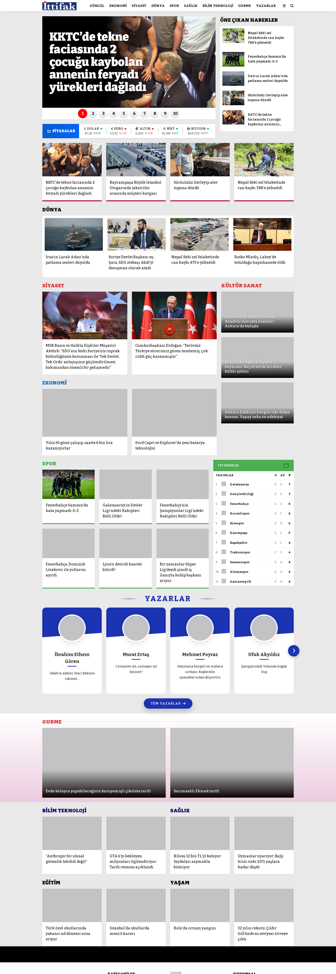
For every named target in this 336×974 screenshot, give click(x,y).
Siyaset (139, 6)
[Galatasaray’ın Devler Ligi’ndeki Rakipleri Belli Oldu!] (125, 484)
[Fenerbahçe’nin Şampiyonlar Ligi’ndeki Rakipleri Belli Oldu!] (182, 484)
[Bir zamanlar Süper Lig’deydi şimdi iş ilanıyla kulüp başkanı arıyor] (182, 543)
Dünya (158, 6)
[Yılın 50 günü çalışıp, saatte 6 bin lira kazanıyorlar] (84, 413)
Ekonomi (118, 6)
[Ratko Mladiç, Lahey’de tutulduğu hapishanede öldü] (262, 234)
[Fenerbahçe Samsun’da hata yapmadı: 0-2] (233, 65)
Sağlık (190, 6)
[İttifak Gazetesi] (59, 8)
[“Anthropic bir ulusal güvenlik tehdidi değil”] (72, 833)
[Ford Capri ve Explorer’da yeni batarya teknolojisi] (174, 413)
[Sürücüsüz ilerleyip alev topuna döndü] (233, 104)
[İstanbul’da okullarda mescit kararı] (136, 905)
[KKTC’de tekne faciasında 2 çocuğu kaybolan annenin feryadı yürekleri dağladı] (233, 123)
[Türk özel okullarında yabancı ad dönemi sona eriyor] (72, 905)
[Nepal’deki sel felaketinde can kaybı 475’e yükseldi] (199, 234)
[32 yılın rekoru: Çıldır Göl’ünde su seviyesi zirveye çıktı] (264, 905)
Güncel (97, 6)
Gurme (244, 6)
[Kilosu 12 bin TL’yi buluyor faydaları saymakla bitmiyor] (200, 833)
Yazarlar (266, 6)
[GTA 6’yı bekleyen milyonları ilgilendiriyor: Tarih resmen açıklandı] (136, 833)
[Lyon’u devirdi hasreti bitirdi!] (125, 543)
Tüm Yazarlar (166, 703)
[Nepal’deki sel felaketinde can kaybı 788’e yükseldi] (233, 42)
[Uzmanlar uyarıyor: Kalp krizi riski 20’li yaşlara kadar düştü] (264, 833)
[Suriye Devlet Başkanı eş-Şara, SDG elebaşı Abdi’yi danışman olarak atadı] (136, 234)
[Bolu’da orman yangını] (200, 905)
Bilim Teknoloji (218, 6)
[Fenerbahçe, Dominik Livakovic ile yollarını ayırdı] (68, 543)
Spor (174, 6)
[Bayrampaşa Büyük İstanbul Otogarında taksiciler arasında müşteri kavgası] (136, 159)
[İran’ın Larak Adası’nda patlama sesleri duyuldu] (233, 85)
